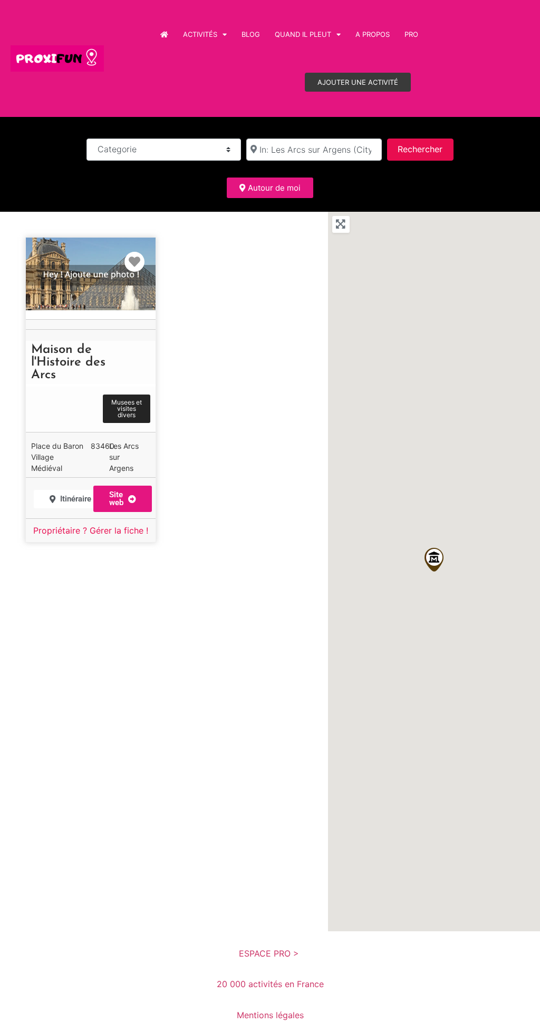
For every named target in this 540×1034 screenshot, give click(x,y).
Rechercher (425, 148)
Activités (200, 34)
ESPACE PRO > (270, 953)
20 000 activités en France (270, 984)
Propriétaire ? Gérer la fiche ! (90, 530)
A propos (372, 34)
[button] (434, 560)
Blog (251, 34)
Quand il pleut (303, 34)
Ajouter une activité (357, 82)
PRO (411, 34)
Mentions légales (270, 1015)
